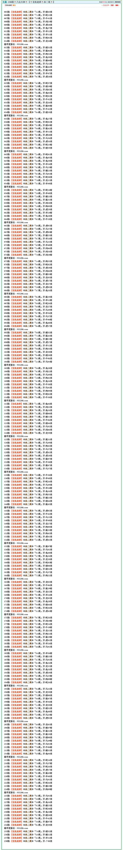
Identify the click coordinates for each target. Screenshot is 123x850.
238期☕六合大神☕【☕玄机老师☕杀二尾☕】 (31, 2)
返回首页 (111, 2)
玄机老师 (8, 5)
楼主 (14, 5)
